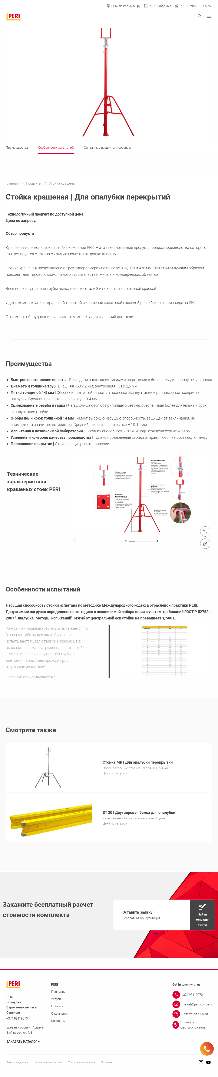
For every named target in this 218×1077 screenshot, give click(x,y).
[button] (164, 915)
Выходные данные (17, 1062)
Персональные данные (48, 1062)
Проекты (57, 1006)
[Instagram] (201, 1062)
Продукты (34, 183)
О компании (59, 1013)
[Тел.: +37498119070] (205, 531)
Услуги (56, 999)
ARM (208, 6)
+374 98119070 (17, 1018)
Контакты (58, 1021)
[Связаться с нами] (205, 543)
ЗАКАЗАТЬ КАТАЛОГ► (23, 1041)
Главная (13, 183)
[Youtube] (208, 1062)
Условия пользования (81, 1062)
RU (201, 6)
